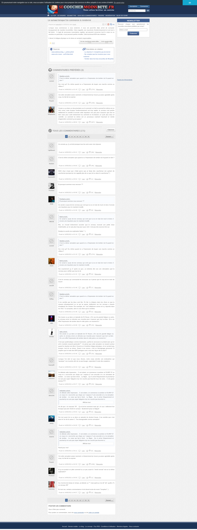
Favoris (101, 15)
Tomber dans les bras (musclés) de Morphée (99, 59)
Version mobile (73, 526)
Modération (110, 15)
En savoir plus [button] (119, 2)
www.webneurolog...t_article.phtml (63, 52)
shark (51, 265)
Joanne (51, 436)
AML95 (51, 221)
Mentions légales (122, 526)
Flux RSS (97, 526)
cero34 (51, 285)
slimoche (51, 395)
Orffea (51, 299)
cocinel (51, 81)
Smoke (51, 336)
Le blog (81, 526)
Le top (53, 15)
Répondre (99, 89)
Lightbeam (51, 150)
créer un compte (93, 512)
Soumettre (71, 15)
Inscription (133, 6)
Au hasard (61, 15)
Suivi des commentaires (87, 15)
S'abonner (111, 130)
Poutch (51, 101)
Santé (74, 24)
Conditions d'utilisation (108, 526)
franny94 (51, 365)
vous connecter (79, 512)
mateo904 (58, 24)
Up (87, 89)
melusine (51, 378)
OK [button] (190, 2)
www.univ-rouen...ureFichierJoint (62, 54)
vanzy (51, 423)
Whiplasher (51, 114)
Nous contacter (134, 526)
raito (51, 323)
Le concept (88, 526)
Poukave (51, 475)
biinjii (51, 204)
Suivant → (109, 136)
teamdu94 (51, 177)
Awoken (62, 76)
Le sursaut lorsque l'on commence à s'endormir (69, 20)
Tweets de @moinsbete (124, 80)
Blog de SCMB (122, 15)
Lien (83, 89)
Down (90, 89)
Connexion (144, 6)
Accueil (64, 526)
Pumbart (51, 190)
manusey (51, 489)
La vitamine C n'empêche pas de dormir (97, 52)
